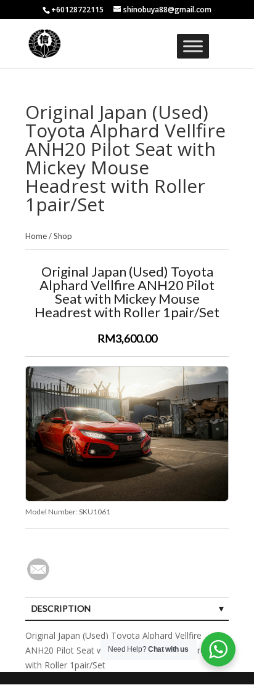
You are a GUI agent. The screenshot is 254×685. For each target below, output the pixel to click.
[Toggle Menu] (193, 46)
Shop (63, 236)
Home (36, 236)
